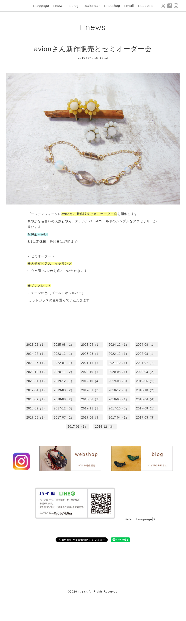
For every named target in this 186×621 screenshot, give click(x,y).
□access (145, 6)
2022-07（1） (36, 363)
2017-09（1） (146, 408)
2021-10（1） (119, 363)
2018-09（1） (36, 399)
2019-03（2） (64, 390)
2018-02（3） (36, 408)
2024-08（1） (146, 344)
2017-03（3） (146, 417)
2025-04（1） (91, 344)
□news (59, 6)
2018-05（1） (119, 399)
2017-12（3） (64, 408)
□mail (129, 6)
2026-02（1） (36, 344)
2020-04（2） (146, 372)
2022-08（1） (146, 353)
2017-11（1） (91, 408)
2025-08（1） (64, 344)
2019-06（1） (146, 381)
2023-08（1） (91, 353)
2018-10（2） (146, 390)
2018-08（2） (64, 399)
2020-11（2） (64, 372)
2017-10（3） (119, 408)
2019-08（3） (119, 381)
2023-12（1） (64, 353)
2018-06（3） (91, 399)
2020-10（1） (91, 372)
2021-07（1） (146, 363)
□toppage (41, 6)
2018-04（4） (146, 399)
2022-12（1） (119, 353)
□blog (73, 6)
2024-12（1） (119, 344)
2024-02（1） (36, 353)
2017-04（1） (119, 417)
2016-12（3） (105, 426)
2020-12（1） (36, 372)
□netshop (112, 6)
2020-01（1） (36, 381)
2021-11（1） (91, 363)
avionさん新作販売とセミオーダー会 (93, 49)
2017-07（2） (64, 417)
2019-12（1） (64, 381)
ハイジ (82, 591)
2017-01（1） (78, 426)
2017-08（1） (36, 417)
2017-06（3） (91, 417)
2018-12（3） (119, 390)
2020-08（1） (119, 372)
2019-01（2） (91, 390)
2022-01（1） (64, 363)
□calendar (91, 6)
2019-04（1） (36, 390)
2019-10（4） (91, 381)
